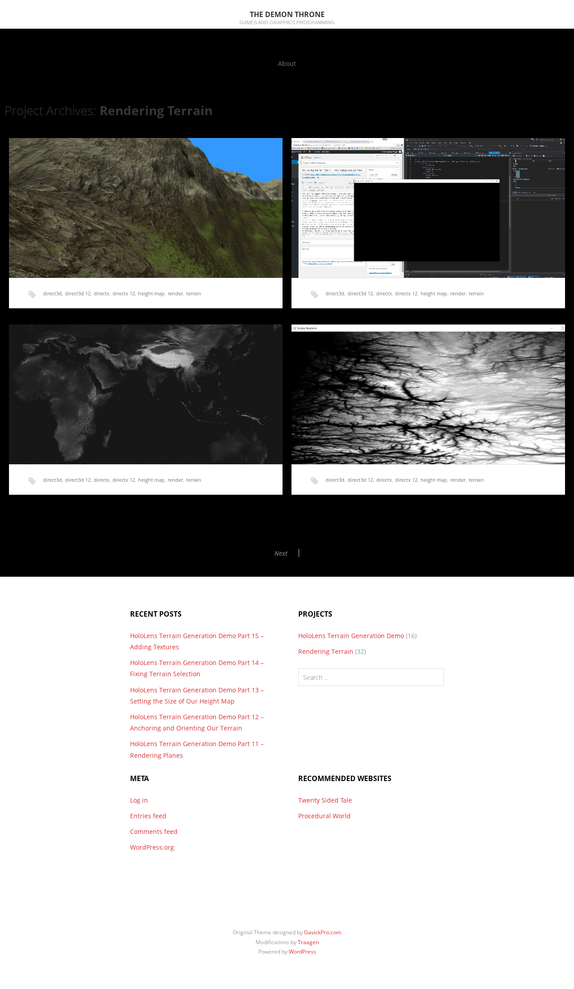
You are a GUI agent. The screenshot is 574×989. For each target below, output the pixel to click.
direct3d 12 (78, 293)
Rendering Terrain (325, 651)
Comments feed (154, 831)
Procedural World (324, 816)
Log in (139, 800)
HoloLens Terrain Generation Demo (351, 635)
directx (101, 293)
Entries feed (148, 816)
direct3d (52, 293)
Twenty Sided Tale (325, 800)
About (287, 63)
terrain (193, 293)
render (175, 293)
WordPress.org (152, 847)
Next (280, 553)
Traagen (308, 942)
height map (151, 293)
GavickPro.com (322, 932)
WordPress (302, 951)
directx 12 (124, 293)
